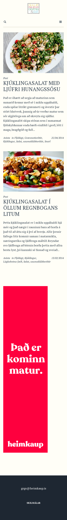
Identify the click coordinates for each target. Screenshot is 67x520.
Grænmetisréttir (33, 138)
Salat (19, 141)
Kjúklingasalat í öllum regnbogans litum (30, 207)
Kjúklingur (9, 141)
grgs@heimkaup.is (33, 488)
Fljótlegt (18, 138)
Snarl (47, 141)
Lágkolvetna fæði (12, 261)
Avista (6, 138)
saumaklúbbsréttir (33, 141)
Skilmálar (33, 502)
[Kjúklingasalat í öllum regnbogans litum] (33, 171)
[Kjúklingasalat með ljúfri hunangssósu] (33, 52)
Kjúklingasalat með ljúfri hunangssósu (31, 86)
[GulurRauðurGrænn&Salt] (34, 8)
